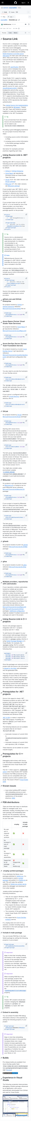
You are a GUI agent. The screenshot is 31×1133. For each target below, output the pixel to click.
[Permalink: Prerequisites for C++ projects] (1, 755)
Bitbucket (8, 184)
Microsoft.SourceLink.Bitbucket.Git (14, 489)
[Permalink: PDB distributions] (1, 802)
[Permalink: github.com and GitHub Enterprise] (1, 300)
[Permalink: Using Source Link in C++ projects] (1, 620)
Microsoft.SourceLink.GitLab (12, 417)
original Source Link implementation (16, 105)
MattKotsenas (7, 24)
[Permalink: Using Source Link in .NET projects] (1, 156)
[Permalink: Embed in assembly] (1, 1012)
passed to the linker (10, 668)
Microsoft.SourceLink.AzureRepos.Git (14, 331)
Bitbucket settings (13, 186)
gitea (25, 565)
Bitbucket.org (9, 485)
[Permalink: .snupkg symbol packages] (1, 871)
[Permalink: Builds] (1, 1058)
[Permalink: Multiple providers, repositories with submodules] (1, 583)
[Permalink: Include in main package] (1, 933)
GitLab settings (10, 181)
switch (5, 772)
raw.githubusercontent (10, 88)
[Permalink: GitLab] (1, 411)
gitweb (25, 545)
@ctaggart (17, 107)
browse (9, 1070)
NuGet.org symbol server (18, 884)
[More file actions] (29, 33)
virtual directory (14, 396)
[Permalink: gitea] (1, 561)
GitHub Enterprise (17, 171)
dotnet (5, 8)
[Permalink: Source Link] (1, 39)
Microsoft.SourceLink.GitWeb (18, 547)
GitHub (7, 171)
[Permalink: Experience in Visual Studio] (1, 1079)
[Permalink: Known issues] (1, 786)
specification (14, 67)
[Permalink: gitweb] (1, 541)
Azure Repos (9, 173)
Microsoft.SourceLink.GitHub (12, 308)
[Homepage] (15, 2)
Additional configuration (17, 611)
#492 (13, 798)
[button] (26, 214)
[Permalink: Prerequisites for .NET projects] (1, 693)
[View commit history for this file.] (28, 24)
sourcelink (13, 8)
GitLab (7, 179)
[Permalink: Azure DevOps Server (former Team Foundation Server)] (1, 344)
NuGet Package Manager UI (15, 641)
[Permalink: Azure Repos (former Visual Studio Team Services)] (1, 322)
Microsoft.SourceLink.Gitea (17, 567)
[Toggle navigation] (2, 2)
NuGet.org (20, 876)
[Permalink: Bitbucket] (1, 480)
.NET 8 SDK (6, 717)
